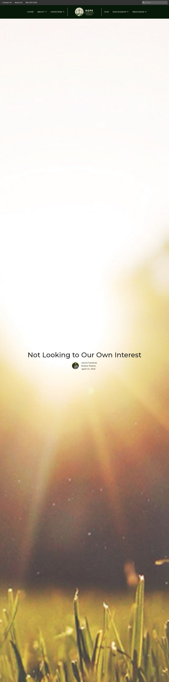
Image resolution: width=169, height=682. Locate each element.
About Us (18, 2)
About (41, 12)
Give (106, 12)
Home (30, 12)
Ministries (56, 12)
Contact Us (7, 2)
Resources (138, 12)
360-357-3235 (31, 2)
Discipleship (119, 12)
